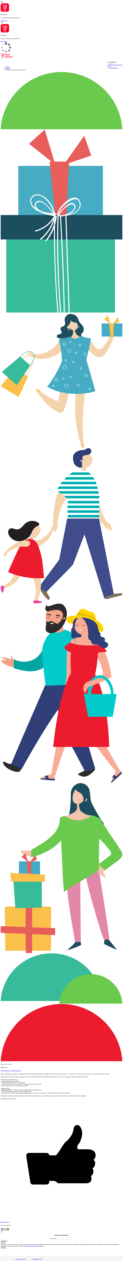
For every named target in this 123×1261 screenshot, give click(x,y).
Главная (7, 67)
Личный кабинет (113, 68)
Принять (3, 1247)
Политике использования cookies (33, 1246)
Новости (110, 63)
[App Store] (105, 1259)
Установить (4, 20)
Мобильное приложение (115, 65)
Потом (3, 1243)
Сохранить (4, 1241)
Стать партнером (21, 1259)
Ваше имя (53, 1238)
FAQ (109, 66)
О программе (112, 62)
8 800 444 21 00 (37, 1259)
